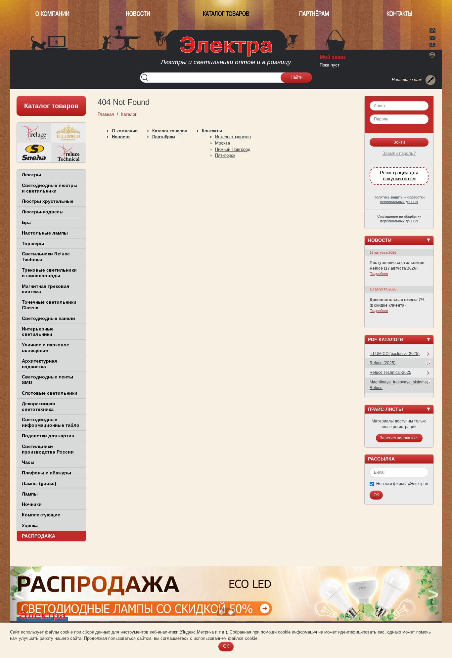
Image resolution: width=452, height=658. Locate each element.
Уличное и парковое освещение (45, 347)
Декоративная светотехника (38, 406)
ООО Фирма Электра (226, 52)
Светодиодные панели (48, 318)
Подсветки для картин (48, 435)
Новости (138, 14)
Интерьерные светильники (38, 331)
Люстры (31, 174)
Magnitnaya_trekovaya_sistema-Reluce (399, 385)
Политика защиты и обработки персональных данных (399, 199)
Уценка (30, 525)
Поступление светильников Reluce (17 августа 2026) (397, 265)
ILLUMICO (68, 133)
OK (226, 646)
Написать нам (432, 37)
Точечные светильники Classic (49, 304)
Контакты (399, 14)
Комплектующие (41, 514)
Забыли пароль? (399, 153)
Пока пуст (329, 65)
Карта (432, 44)
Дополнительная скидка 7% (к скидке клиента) (397, 302)
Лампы (30, 494)
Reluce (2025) (382, 363)
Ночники (32, 504)
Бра (26, 222)
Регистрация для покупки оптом (399, 175)
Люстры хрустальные (47, 201)
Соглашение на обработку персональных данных (399, 218)
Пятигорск (225, 155)
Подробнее (379, 274)
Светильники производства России (48, 449)
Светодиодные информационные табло (50, 422)
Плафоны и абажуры (46, 472)
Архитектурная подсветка (39, 363)
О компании (52, 14)
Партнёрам (314, 14)
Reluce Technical (68, 152)
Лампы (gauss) (39, 483)
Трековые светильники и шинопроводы (49, 272)
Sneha (34, 152)
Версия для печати (432, 55)
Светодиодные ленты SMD (47, 379)
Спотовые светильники (49, 393)
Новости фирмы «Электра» (402, 483)
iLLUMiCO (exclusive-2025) (395, 353)
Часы (28, 462)
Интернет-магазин (233, 136)
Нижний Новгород (232, 149)
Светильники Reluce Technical (46, 256)
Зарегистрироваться (399, 438)
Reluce (34, 133)
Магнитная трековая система (45, 289)
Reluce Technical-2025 (390, 372)
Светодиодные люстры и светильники (49, 188)
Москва (222, 143)
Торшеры (33, 243)
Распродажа (38, 536)
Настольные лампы (45, 233)
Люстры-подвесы (43, 211)
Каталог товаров (226, 14)
